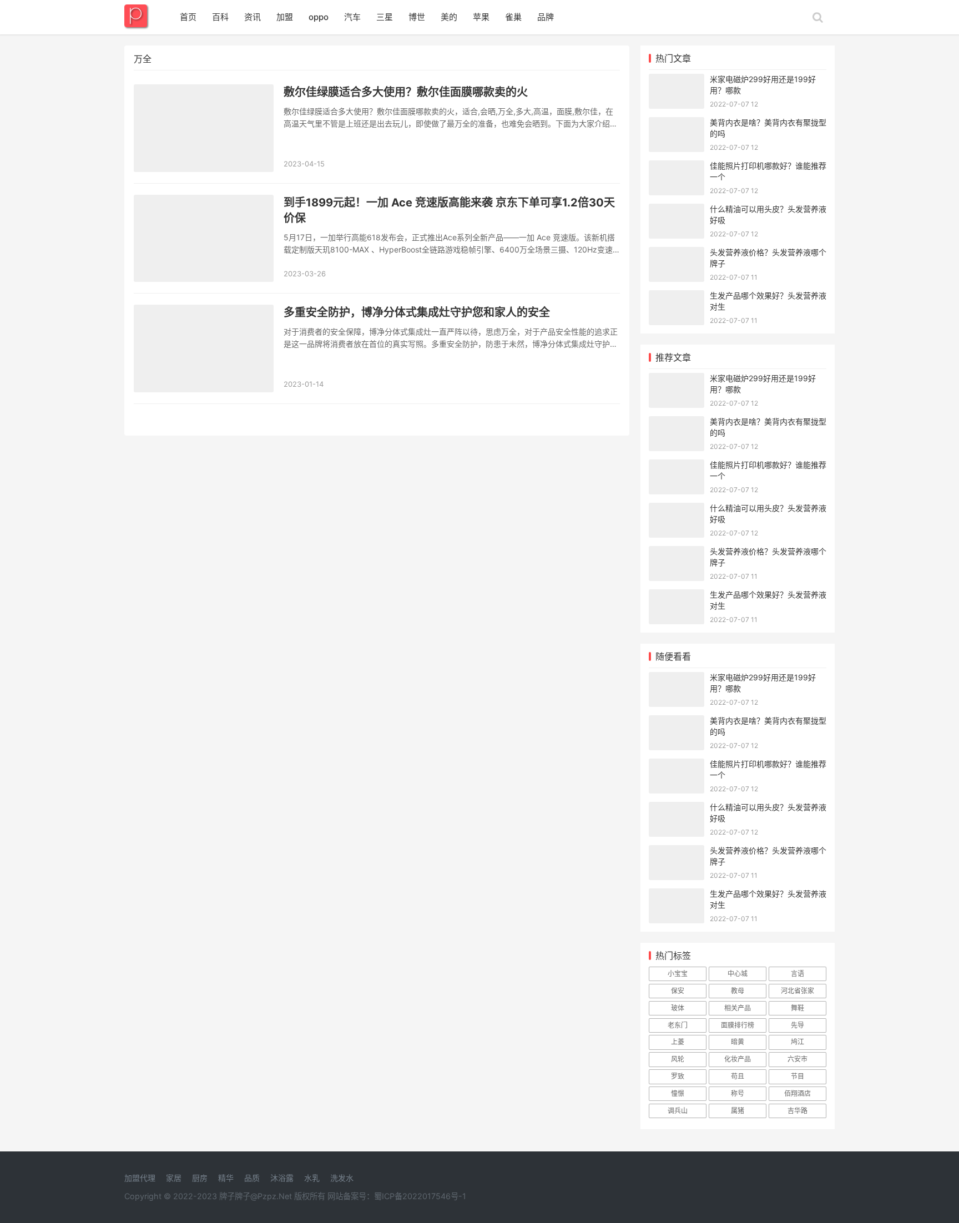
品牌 (545, 17)
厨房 (200, 1177)
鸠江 (797, 1042)
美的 (449, 17)
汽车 (352, 17)
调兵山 (678, 1110)
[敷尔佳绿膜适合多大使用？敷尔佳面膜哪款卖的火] (204, 128)
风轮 (677, 1059)
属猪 (737, 1110)
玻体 (677, 1008)
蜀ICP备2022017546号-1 (420, 1196)
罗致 (677, 1076)
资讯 (252, 17)
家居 (173, 1177)
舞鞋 (797, 1008)
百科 (220, 17)
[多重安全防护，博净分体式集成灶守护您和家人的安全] (204, 348)
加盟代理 (139, 1177)
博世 (416, 17)
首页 (188, 17)
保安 (677, 991)
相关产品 (737, 1008)
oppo (319, 17)
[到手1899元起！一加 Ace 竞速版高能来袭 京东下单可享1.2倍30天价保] (204, 238)
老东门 (678, 1025)
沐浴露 (282, 1177)
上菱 (677, 1042)
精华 (226, 1177)
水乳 (312, 1177)
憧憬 (677, 1093)
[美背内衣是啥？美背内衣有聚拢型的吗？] (676, 124)
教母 (737, 991)
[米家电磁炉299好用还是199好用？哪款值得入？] (676, 80)
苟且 (737, 1076)
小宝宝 (678, 973)
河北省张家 (797, 991)
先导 (797, 1025)
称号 (737, 1093)
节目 (797, 1076)
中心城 (738, 973)
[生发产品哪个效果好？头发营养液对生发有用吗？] (676, 297)
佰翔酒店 (797, 1093)
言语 (797, 973)
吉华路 (797, 1110)
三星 (384, 17)
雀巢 (513, 17)
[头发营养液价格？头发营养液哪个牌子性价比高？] (676, 254)
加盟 (284, 17)
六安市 (797, 1059)
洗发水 (342, 1177)
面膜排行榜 (737, 1025)
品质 (252, 1177)
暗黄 (737, 1042)
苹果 (481, 17)
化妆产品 (737, 1059)
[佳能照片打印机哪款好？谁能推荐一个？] (676, 167)
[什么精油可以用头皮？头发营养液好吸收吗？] (676, 210)
